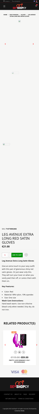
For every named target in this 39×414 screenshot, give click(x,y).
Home (5, 15)
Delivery (32, 394)
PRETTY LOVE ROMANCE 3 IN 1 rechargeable (19, 361)
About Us (17, 394)
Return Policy (11, 399)
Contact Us (8, 394)
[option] (19, 21)
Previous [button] (4, 45)
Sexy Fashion (14, 15)
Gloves (23, 15)
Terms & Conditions (26, 399)
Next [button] (31, 45)
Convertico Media (19, 411)
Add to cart (17, 255)
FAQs (25, 394)
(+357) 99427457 (17, 1)
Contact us (7, 1)
